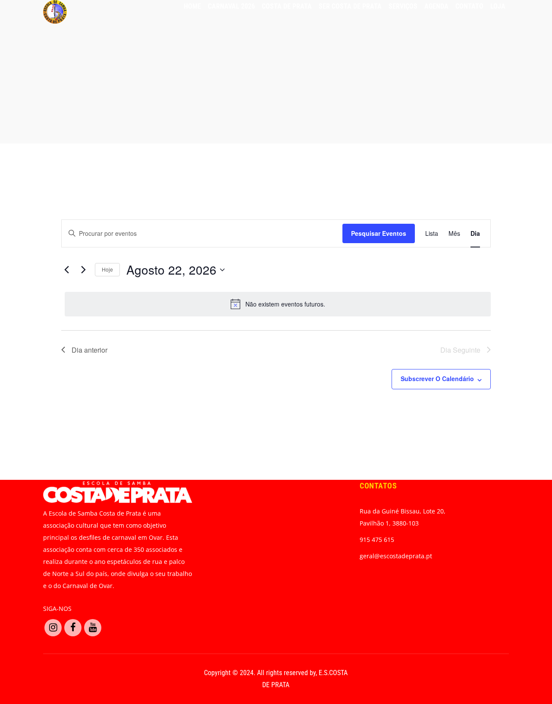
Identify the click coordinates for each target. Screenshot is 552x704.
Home (192, 6)
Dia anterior (89, 350)
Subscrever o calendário (437, 378)
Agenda (436, 6)
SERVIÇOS (403, 6)
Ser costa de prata (350, 6)
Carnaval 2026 (231, 6)
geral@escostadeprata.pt (396, 556)
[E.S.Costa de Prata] (55, 12)
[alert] (278, 304)
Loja (497, 6)
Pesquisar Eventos (378, 233)
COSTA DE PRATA (287, 6)
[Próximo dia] (83, 270)
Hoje (107, 269)
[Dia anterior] (66, 270)
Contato (469, 6)
